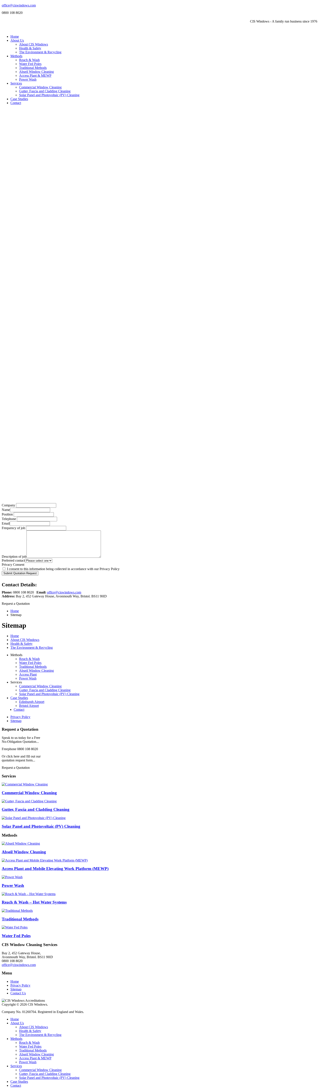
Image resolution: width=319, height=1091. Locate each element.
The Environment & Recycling (40, 52)
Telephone (9, 519)
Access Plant (28, 674)
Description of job (14, 556)
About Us (17, 40)
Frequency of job (13, 528)
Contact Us (18, 993)
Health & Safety (30, 48)
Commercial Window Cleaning (40, 87)
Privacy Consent (13, 564)
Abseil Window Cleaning (36, 71)
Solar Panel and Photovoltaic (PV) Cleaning (49, 95)
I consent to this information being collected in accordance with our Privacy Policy (63, 569)
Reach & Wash (29, 60)
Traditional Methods (33, 68)
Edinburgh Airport (31, 702)
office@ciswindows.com (19, 5)
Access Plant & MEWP (35, 75)
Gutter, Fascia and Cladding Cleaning (45, 91)
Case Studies (19, 99)
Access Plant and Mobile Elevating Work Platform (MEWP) (55, 868)
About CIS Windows (33, 44)
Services (16, 83)
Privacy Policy (20, 717)
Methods (16, 56)
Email (6, 523)
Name (6, 510)
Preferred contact (13, 560)
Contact (15, 103)
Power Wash (27, 79)
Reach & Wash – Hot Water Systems (34, 902)
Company (8, 505)
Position (7, 514)
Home (14, 36)
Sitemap (15, 721)
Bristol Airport (29, 705)
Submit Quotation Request (20, 573)
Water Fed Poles (30, 64)
